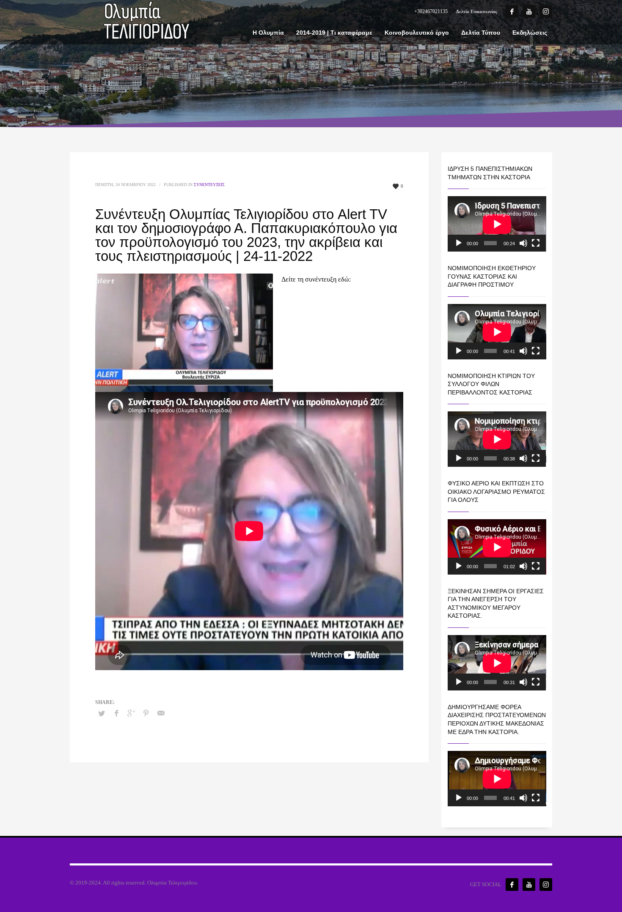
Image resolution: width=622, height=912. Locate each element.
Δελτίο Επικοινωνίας (476, 11)
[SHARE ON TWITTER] (101, 713)
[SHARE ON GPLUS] (131, 713)
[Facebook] (512, 11)
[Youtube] (529, 11)
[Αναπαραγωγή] (458, 243)
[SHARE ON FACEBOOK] (116, 713)
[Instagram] (545, 11)
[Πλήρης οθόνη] (535, 243)
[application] (497, 224)
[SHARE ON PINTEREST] (146, 713)
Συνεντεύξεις (209, 184)
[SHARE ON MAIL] (160, 713)
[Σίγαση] (523, 243)
